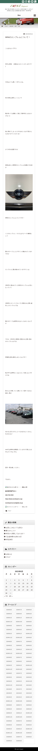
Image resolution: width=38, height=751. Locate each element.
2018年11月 (9, 732)
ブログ (6, 26)
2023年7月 (19, 657)
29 (32, 590)
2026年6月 (29, 609)
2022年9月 (29, 669)
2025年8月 (9, 625)
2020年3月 (29, 709)
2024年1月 (19, 649)
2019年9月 (29, 717)
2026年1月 (19, 617)
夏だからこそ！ (11, 530)
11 (15, 583)
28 (27, 590)
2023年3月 (29, 661)
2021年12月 (29, 681)
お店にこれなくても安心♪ (14, 527)
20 (23, 587)
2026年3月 (29, 613)
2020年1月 (19, 713)
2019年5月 (9, 725)
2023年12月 (29, 649)
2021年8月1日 (29, 34)
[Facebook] (29, 1)
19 (19, 587)
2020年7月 (19, 705)
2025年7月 (19, 625)
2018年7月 (19, 736)
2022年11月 (9, 669)
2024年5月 (9, 645)
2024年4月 (19, 645)
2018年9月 (29, 732)
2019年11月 (9, 717)
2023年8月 (9, 657)
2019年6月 (29, 721)
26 (19, 590)
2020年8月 (9, 705)
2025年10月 (19, 621)
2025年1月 (19, 633)
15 (32, 583)
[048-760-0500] (35, 1)
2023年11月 (9, 653)
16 (6, 587)
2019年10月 (19, 717)
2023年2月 (9, 665)
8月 (15, 26)
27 (23, 590)
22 (32, 587)
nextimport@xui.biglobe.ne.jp (14, 503)
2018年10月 (19, 732)
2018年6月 (29, 736)
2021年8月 (9, 689)
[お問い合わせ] (32, 1)
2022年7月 (19, 673)
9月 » (11, 596)
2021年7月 (19, 689)
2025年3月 (29, 629)
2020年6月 (29, 705)
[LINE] (23, 1)
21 (27, 587)
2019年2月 (9, 728)
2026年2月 (9, 617)
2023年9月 (29, 653)
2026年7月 (19, 609)
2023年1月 (19, 665)
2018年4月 (19, 740)
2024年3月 (29, 645)
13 (23, 583)
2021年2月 (9, 697)
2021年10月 (19, 685)
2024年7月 (19, 641)
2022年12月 (29, 665)
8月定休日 (9, 539)
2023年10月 (19, 653)
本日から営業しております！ (15, 533)
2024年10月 (19, 637)
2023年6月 (29, 657)
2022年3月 (29, 677)
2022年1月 (19, 681)
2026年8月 (9, 609)
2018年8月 (9, 736)
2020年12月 (29, 697)
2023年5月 (9, 661)
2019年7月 (19, 721)
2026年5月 (9, 613)
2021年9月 (29, 685)
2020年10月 (19, 701)
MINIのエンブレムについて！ (17, 37)
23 (6, 590)
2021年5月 (9, 693)
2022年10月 (19, 669)
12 (19, 583)
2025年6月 (29, 625)
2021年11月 (9, 685)
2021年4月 (19, 693)
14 (27, 583)
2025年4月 (19, 629)
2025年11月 (9, 621)
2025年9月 (29, 621)
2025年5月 (9, 629)
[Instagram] (26, 1)
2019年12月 (29, 713)
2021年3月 (29, 693)
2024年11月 (9, 637)
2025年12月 (29, 617)
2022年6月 (29, 673)
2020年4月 (19, 709)
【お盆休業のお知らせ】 (14, 536)
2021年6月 (29, 689)
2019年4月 (19, 725)
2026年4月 (19, 613)
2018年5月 (9, 740)
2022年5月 (9, 677)
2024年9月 (29, 637)
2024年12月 (29, 633)
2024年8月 (9, 641)
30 (6, 593)
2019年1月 (19, 728)
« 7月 (6, 596)
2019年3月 (29, 725)
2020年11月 (9, 701)
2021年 (11, 26)
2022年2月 (9, 681)
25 (15, 590)
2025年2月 (9, 633)
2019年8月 (9, 721)
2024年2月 (9, 649)
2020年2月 (9, 713)
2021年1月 (19, 697)
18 (15, 587)
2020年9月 (29, 701)
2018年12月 (29, 728)
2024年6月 (29, 641)
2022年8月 (9, 673)
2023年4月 (19, 661)
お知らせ (9, 554)
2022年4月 (19, 677)
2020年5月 (9, 709)
